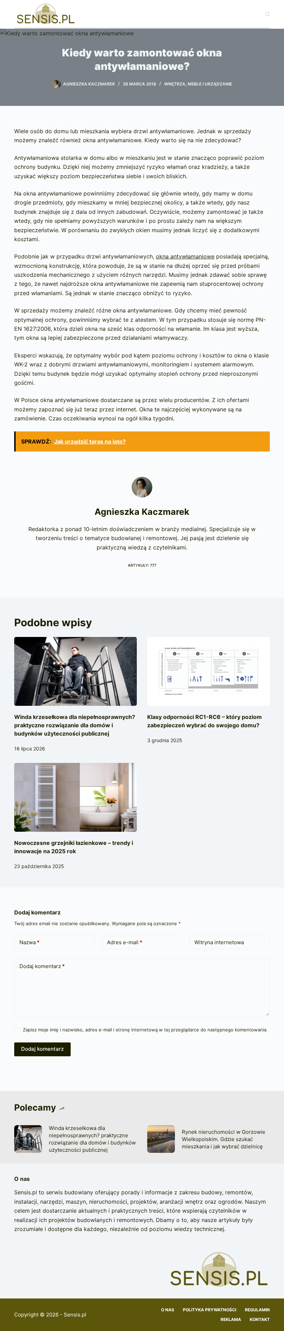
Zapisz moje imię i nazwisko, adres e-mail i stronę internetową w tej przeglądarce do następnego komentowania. (145, 1029)
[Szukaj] (267, 14)
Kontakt (260, 1319)
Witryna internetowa (219, 942)
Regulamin (257, 1309)
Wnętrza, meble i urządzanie (198, 83)
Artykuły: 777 (142, 565)
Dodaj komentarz (42, 966)
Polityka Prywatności (209, 1309)
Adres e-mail (124, 942)
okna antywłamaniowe (185, 256)
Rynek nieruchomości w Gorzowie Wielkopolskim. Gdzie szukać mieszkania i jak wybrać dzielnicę (223, 1139)
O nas (167, 1309)
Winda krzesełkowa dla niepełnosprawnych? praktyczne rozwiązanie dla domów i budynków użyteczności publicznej (74, 725)
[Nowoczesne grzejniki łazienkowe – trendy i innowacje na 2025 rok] (75, 797)
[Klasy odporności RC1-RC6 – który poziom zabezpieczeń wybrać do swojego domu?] (208, 671)
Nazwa (29, 942)
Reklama (231, 1319)
